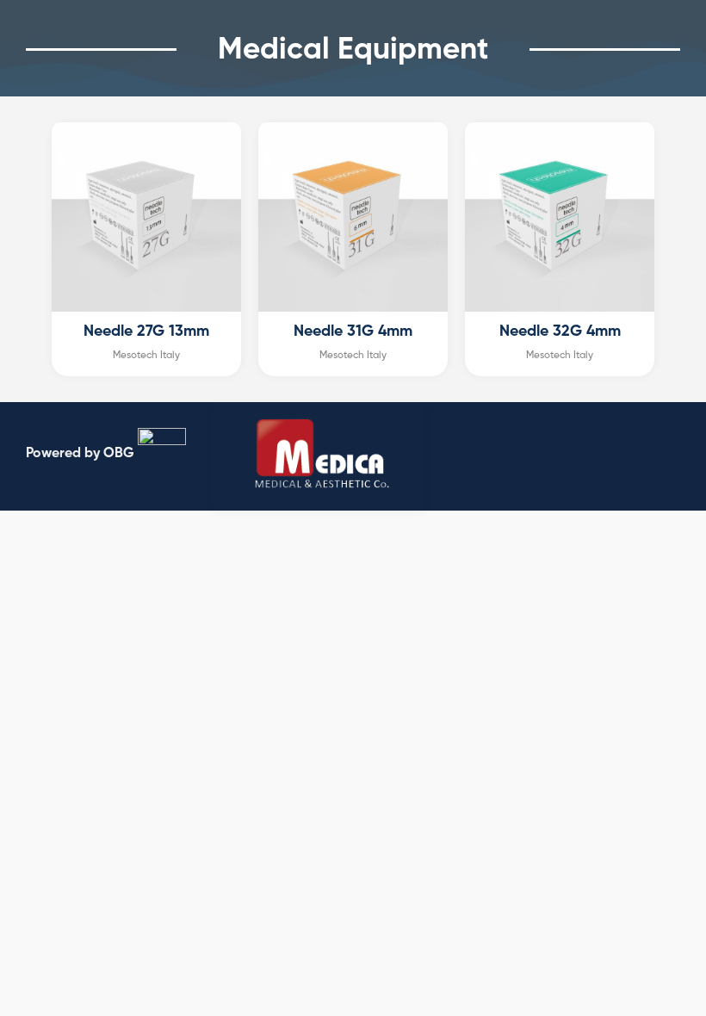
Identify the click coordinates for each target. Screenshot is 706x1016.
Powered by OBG (80, 452)
